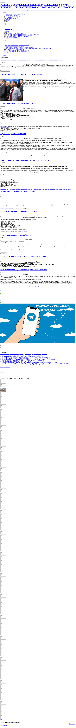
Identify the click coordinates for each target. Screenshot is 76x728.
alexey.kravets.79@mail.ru (5, 67)
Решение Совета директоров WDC (7, 208)
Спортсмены (5, 39)
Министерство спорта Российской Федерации (14, 46)
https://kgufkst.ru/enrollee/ (5, 127)
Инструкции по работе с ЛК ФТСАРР (13, 30)
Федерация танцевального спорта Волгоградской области (17, 50)
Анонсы (3, 351)
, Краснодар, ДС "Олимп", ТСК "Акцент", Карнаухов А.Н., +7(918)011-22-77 (22, 360)
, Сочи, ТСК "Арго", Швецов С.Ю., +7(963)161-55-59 (17, 361)
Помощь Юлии (3, 253)
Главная (4, 12)
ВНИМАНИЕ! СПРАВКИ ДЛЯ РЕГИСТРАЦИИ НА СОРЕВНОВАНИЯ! (23, 270)
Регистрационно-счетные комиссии (12, 17)
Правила (7, 31)
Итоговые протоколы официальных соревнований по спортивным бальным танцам (22, 34)
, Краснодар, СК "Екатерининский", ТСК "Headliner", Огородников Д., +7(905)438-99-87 (27, 359)
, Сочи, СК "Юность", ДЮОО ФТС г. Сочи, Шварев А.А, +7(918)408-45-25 (21, 356)
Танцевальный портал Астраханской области (14, 49)
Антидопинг (5, 52)
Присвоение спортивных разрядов (12, 28)
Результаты (4, 352)
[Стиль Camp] (0, 289)
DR (1, 719)
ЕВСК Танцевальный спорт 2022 (12, 37)
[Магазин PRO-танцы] (0, 347)
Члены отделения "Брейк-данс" (11, 15)
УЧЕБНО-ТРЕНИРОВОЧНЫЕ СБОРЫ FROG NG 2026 (18, 211)
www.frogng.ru (24, 231)
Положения (7, 24)
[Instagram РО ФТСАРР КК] (0, 301)
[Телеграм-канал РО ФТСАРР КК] (37, 343)
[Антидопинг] (0, 345)
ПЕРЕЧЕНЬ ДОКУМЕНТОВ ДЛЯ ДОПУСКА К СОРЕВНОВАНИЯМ (23, 256)
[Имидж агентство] (0, 293)
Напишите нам (4, 725)
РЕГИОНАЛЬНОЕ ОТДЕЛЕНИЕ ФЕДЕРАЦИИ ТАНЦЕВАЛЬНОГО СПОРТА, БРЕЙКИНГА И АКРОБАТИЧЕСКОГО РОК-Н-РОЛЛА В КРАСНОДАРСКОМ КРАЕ (37, 6)
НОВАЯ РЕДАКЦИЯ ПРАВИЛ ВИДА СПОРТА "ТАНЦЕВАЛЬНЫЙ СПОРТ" (25, 160)
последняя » (58, 286)
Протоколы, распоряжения (10, 23)
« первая (11, 364)
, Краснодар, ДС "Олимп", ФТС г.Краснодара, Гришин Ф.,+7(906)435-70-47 (34, 363)
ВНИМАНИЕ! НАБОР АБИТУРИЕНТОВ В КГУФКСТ (18, 103)
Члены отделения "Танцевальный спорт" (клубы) (15, 14)
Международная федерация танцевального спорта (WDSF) (17, 45)
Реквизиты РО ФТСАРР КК (11, 18)
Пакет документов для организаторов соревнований (15, 38)
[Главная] (2, 2)
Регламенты (7, 26)
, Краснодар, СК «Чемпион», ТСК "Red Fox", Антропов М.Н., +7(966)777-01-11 (25, 358)
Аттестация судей (8, 29)
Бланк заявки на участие (5, 70)
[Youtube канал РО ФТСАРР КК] (0, 302)
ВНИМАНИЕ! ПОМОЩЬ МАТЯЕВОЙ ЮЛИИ (15, 235)
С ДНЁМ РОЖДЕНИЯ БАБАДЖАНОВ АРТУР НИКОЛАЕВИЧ (21, 74)
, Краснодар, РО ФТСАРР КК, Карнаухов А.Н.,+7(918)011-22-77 (30, 362)
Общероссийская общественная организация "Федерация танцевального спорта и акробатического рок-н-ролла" (28, 48)
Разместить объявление (5, 376)
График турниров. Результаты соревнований (14, 33)
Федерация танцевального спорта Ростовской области (16, 51)
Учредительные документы (10, 25)
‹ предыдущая (18, 364)
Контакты (5, 42)
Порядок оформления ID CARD (11, 41)
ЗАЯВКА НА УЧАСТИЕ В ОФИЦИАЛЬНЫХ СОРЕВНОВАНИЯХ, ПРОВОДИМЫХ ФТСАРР (31, 60)
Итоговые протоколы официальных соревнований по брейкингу (18, 35)
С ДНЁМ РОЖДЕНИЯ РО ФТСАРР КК (13, 134)
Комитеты (7, 20)
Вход (2, 0)
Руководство (7, 19)
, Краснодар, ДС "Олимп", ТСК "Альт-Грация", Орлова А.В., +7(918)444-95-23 (25, 357)
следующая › (50, 286)
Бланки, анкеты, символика (10, 22)
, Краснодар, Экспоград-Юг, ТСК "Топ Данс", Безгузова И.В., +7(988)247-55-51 (23, 354)
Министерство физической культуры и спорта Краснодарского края (19, 47)
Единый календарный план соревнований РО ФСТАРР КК (17, 36)
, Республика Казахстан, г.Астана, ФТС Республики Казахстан (21, 355)
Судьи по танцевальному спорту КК (12, 16)
